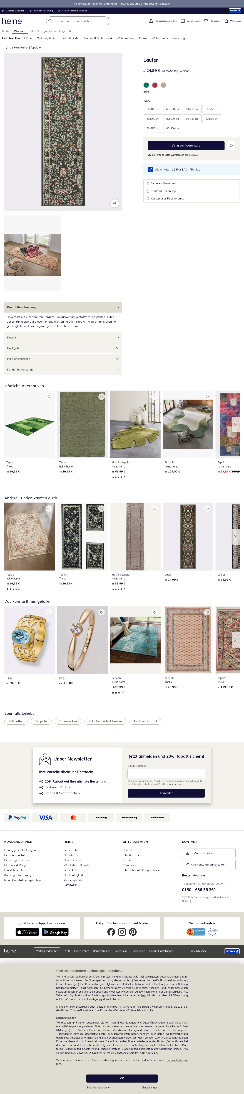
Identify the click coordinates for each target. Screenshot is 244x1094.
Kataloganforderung (17, 875)
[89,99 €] (135, 536)
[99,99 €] (29, 424)
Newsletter (71, 855)
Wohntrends (160, 38)
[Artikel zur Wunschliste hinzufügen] (231, 145)
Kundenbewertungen (21, 369)
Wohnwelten (125, 38)
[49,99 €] (82, 424)
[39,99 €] (82, 536)
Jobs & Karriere (133, 855)
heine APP (70, 870)
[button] (6, 47)
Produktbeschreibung (22, 307)
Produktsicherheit (18, 358)
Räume (142, 38)
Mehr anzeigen (175, 784)
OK (122, 1078)
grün (146, 91)
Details (12, 337)
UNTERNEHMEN (135, 842)
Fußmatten (16, 721)
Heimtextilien (11, 38)
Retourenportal (14, 855)
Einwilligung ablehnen (98, 1087)
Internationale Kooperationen (142, 870)
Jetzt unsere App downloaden (42, 923)
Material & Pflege (15, 865)
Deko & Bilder (71, 38)
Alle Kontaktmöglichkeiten (208, 864)
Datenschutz (81, 951)
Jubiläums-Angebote (58, 31)
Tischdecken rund (145, 721)
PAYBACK (70, 885)
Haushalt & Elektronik (98, 38)
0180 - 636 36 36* (198, 889)
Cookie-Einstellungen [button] (161, 951)
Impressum (121, 951)
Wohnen (20, 31)
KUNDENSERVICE (18, 842)
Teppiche (36, 47)
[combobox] (85, 21)
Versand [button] (184, 71)
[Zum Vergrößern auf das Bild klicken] (115, 203)
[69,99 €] (135, 424)
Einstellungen (150, 1087)
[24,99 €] (188, 536)
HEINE (68, 842)
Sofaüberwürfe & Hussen (105, 721)
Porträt (127, 850)
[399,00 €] (82, 640)
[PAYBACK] (235, 11)
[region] (122, 1029)
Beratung (178, 38)
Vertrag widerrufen (47, 951)
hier (143, 995)
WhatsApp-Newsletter (79, 865)
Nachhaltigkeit (73, 875)
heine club (70, 850)
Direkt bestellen (14, 870)
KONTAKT (189, 842)
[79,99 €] (29, 640)
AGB (67, 951)
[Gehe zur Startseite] (12, 21)
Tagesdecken (68, 721)
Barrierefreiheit (101, 951)
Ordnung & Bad (47, 38)
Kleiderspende (73, 880)
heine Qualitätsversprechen (22, 880)
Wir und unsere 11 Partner (72, 976)
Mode (6, 31)
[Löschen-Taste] (105, 21)
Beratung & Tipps (16, 860)
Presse (127, 860)
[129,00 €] (188, 424)
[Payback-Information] (232, 951)
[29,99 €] (135, 640)
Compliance (130, 865)
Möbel (28, 38)
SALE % (35, 31)
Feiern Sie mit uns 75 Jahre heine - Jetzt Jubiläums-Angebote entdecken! (122, 3)
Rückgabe (14, 348)
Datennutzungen (169, 976)
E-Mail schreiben (199, 854)
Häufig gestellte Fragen (20, 850)
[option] (146, 85)
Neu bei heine (73, 860)
